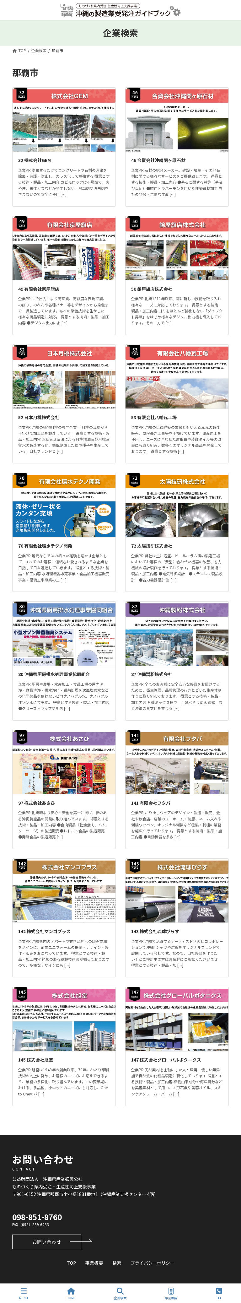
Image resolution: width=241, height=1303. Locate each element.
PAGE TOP (231, 1274)
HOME (71, 1297)
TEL (219, 1297)
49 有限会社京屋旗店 (38, 289)
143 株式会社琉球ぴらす (155, 931)
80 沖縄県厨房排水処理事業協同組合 (54, 674)
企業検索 (120, 1297)
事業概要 (171, 1297)
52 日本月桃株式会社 (38, 417)
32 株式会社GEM (34, 160)
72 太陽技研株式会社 (151, 546)
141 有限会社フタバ (150, 803)
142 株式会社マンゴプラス (44, 931)
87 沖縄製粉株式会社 (151, 674)
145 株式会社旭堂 (35, 1060)
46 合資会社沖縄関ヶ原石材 (158, 160)
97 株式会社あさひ (36, 803)
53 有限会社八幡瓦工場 (154, 417)
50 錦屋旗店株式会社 (151, 289)
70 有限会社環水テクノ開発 (45, 546)
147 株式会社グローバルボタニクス (166, 1060)
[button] (46, 1242)
